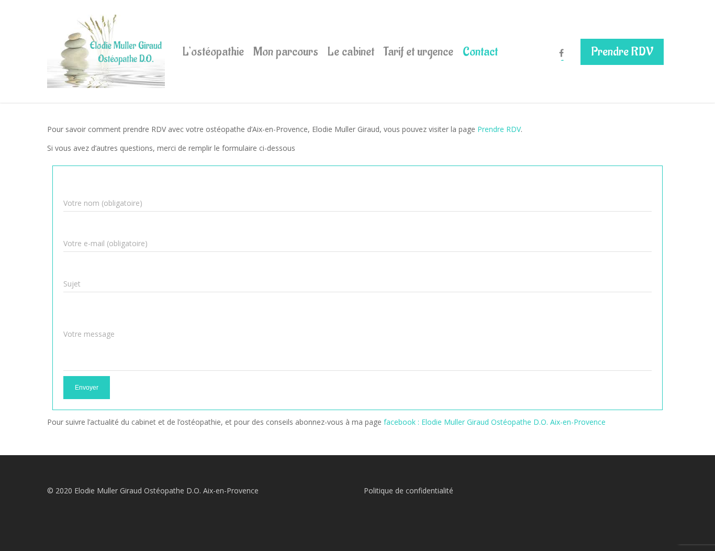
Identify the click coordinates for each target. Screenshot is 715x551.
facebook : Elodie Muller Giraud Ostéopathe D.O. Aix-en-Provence (495, 422)
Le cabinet (351, 51)
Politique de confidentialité (408, 490)
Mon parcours (285, 51)
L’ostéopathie (213, 51)
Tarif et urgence (418, 51)
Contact (480, 51)
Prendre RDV (622, 51)
